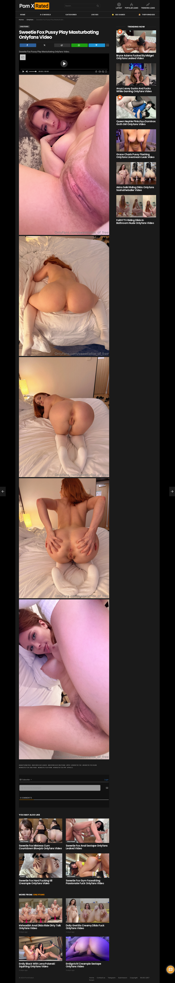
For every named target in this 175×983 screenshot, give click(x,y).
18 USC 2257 (144, 978)
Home (22, 14)
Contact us (101, 978)
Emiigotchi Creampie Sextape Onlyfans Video (83, 965)
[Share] (28, 45)
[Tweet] (45, 45)
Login (106, 780)
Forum (91, 980)
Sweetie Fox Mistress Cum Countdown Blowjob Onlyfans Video (40, 847)
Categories (71, 14)
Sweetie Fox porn (45, 767)
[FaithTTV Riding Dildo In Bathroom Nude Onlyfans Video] (136, 206)
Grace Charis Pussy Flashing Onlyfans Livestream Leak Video (135, 156)
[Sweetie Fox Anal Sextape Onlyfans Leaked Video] (87, 830)
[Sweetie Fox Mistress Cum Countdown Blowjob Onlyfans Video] (40, 830)
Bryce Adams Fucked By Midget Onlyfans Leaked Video (135, 57)
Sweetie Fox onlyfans (28, 767)
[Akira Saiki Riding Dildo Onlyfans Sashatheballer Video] (136, 173)
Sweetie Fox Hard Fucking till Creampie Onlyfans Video (35, 882)
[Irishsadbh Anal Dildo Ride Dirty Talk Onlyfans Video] (40, 910)
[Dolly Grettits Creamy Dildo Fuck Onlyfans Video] (87, 910)
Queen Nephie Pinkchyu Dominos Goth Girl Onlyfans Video (136, 123)
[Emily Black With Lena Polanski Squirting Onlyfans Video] (40, 949)
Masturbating (25, 765)
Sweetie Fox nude (90, 765)
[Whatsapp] (79, 45)
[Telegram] (97, 45)
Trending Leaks (148, 8)
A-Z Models (45, 14)
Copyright (134, 978)
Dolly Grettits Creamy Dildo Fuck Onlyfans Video (85, 927)
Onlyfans (24, 841)
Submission (122, 978)
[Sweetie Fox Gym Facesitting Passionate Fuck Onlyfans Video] (87, 865)
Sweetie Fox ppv (60, 767)
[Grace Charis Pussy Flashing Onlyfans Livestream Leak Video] (136, 140)
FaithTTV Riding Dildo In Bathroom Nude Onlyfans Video (135, 221)
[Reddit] (62, 45)
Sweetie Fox (77, 765)
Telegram (111, 978)
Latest (119, 8)
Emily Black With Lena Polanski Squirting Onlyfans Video (37, 965)
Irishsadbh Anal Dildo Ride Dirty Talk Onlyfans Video (40, 927)
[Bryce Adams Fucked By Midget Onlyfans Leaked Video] (136, 41)
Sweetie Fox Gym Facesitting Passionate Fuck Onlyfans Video (85, 882)
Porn (22, 876)
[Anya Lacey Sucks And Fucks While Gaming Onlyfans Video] (136, 74)
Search (97, 6)
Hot (120, 31)
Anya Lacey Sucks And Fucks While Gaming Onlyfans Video (134, 90)
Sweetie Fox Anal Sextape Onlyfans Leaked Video (87, 847)
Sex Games (120, 14)
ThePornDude (148, 14)
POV (69, 765)
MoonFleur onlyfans (57, 765)
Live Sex (94, 14)
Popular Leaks (131, 8)
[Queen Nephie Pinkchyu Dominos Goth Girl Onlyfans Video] (136, 107)
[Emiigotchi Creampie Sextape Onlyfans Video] (87, 949)
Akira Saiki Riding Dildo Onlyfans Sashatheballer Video (135, 189)
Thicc (70, 767)
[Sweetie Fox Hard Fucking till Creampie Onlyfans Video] (40, 865)
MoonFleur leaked (40, 765)
